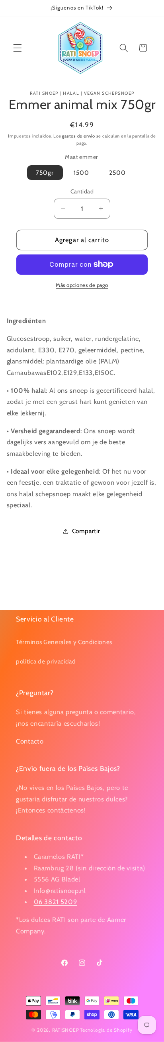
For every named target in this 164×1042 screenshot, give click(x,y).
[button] (17, 47)
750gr (45, 172)
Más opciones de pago (82, 285)
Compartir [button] (86, 531)
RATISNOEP (65, 1030)
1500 (81, 172)
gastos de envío (78, 136)
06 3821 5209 (55, 902)
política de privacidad (46, 661)
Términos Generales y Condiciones (64, 642)
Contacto (29, 741)
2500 (117, 172)
